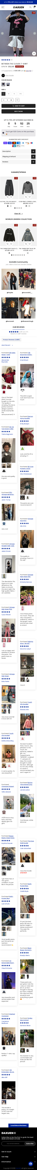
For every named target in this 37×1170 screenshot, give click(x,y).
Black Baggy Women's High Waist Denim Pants (26, 951)
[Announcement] (18, 2)
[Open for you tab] (30, 1163)
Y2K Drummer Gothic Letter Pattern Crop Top (26, 355)
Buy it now (19, 111)
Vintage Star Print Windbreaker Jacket (27, 520)
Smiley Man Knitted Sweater (26, 1020)
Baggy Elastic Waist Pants (8, 837)
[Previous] (2, 33)
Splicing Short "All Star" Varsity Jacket (26, 643)
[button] (5, 60)
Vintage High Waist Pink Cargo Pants (26, 576)
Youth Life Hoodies (26, 703)
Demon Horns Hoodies (26, 417)
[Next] (34, 33)
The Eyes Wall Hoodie (27, 842)
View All (17, 213)
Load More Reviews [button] (18, 1125)
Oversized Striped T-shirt (8, 787)
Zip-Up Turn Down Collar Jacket (8, 429)
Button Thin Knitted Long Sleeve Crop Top (26, 784)
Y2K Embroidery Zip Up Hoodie (8, 1072)
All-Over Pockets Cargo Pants (26, 468)
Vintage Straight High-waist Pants (8, 546)
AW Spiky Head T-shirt (8, 354)
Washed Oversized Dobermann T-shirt (8, 1016)
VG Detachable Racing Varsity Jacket (8, 963)
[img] (18, 332)
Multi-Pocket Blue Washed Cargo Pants (26, 887)
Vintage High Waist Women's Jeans (8, 676)
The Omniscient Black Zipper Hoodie (13, 249)
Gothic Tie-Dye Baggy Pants (10, 202)
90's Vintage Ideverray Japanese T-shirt (8, 494)
